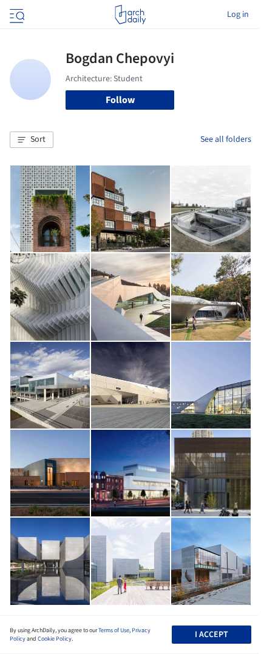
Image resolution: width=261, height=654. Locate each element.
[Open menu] (15, 14)
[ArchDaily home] (130, 14)
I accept (211, 635)
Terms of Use (113, 630)
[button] (31, 140)
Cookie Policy (55, 639)
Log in (238, 14)
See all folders (225, 139)
